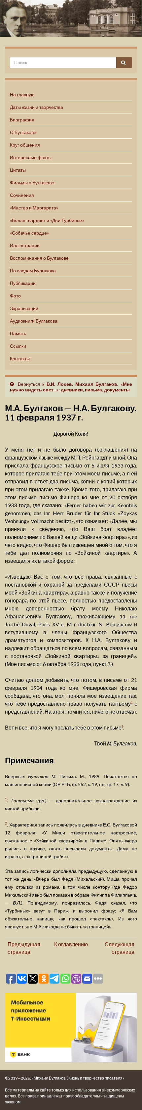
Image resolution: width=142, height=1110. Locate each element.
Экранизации (24, 308)
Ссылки (18, 346)
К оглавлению (71, 944)
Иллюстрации (25, 245)
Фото (15, 295)
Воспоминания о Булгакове (39, 258)
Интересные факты (31, 157)
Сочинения (22, 195)
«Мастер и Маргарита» (34, 207)
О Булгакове (23, 132)
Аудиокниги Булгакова (33, 321)
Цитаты (18, 170)
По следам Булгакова (33, 270)
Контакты (20, 358)
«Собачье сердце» (29, 233)
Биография (22, 119)
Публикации (23, 283)
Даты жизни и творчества (36, 107)
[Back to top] (127, 1095)
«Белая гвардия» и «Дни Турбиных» (47, 220)
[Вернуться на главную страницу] (71, 18)
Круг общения (25, 145)
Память (18, 333)
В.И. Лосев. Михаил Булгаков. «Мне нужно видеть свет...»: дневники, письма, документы (71, 386)
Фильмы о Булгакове (32, 182)
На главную (22, 94)
